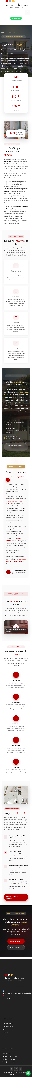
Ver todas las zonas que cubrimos (16, 447)
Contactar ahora (16, 941)
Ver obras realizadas (16, 947)
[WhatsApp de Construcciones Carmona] (20, 1069)
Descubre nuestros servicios (16, 897)
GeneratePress (19, 1074)
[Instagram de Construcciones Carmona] (16, 1069)
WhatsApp (17, 18)
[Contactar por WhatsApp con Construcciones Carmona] (28, 1073)
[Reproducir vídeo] (16, 627)
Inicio (2, 32)
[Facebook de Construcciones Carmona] (11, 1069)
